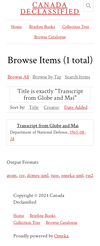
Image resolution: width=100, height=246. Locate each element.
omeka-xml (72, 175)
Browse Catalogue (50, 37)
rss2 (89, 175)
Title (34, 107)
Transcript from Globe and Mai (48, 125)
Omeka (61, 236)
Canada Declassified (50, 8)
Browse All (18, 77)
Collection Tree (75, 27)
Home (16, 27)
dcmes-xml (37, 175)
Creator (51, 107)
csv (22, 175)
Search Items (77, 77)
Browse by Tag (46, 77)
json (55, 175)
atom (12, 175)
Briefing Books (42, 27)
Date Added (76, 107)
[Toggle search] (88, 6)
